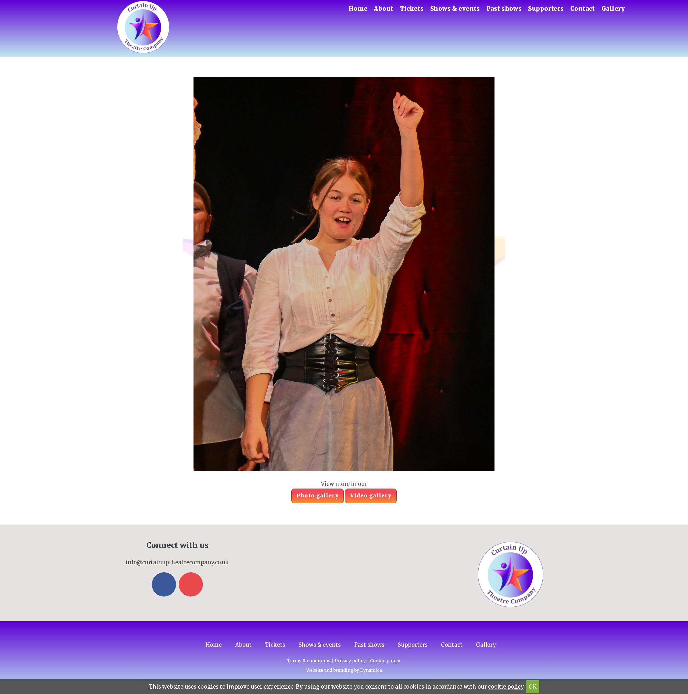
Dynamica (371, 670)
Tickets (412, 8)
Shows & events (455, 8)
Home (358, 8)
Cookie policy (385, 660)
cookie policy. (506, 686)
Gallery (613, 8)
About (383, 8)
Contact (582, 8)
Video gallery (371, 495)
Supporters (546, 8)
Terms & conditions (309, 660)
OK (533, 686)
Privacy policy (350, 660)
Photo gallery (317, 495)
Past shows (504, 8)
